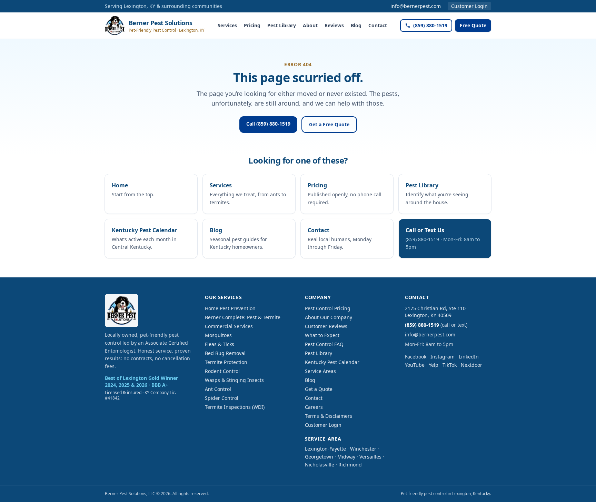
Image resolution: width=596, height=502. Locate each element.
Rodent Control (222, 371)
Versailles (370, 456)
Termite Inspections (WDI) (235, 407)
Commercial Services (229, 326)
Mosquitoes (218, 335)
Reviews (334, 25)
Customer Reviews (326, 326)
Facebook (415, 356)
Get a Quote (318, 389)
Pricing (252, 25)
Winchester (363, 448)
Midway (346, 456)
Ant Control (218, 389)
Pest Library (281, 25)
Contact (377, 25)
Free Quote (473, 25)
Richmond (350, 464)
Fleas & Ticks (219, 344)
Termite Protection (226, 362)
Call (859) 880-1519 (268, 123)
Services (227, 25)
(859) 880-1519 (430, 25)
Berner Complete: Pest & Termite (242, 317)
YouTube (415, 365)
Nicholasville (319, 464)
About (310, 25)
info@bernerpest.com (415, 6)
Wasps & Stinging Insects (234, 380)
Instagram (442, 356)
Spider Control (221, 398)
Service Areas (320, 371)
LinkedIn (469, 356)
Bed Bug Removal (225, 353)
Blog (356, 25)
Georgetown (319, 456)
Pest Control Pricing (327, 308)
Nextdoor (471, 365)
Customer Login (469, 6)
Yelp (433, 365)
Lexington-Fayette (325, 448)
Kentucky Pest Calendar (332, 362)
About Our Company (328, 317)
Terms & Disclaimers (328, 416)
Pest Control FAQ (324, 344)
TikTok (450, 365)
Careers (314, 407)
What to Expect (322, 335)
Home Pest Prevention (230, 308)
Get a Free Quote (329, 124)
